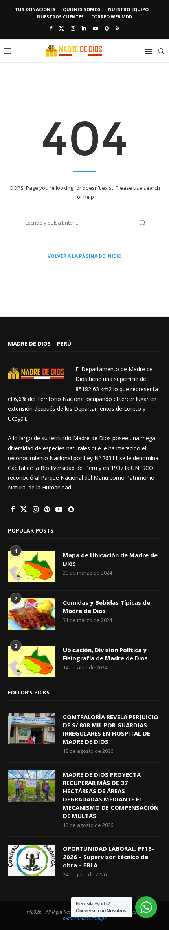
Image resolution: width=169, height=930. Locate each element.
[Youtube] (95, 28)
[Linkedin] (84, 28)
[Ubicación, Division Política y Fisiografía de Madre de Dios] (31, 661)
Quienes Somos (82, 9)
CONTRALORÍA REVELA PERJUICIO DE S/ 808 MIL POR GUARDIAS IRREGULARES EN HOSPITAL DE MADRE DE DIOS (110, 729)
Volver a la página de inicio (85, 256)
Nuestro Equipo (128, 9)
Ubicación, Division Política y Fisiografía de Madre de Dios (105, 654)
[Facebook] (51, 28)
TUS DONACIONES (35, 9)
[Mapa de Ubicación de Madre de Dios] (31, 566)
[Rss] (117, 28)
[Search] (161, 51)
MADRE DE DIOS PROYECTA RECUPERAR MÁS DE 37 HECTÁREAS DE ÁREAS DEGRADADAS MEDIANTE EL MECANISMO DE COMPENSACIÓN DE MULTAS (111, 794)
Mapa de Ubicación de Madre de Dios (110, 559)
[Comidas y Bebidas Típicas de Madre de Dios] (31, 614)
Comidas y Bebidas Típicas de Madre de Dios (106, 606)
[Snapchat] (107, 28)
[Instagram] (73, 28)
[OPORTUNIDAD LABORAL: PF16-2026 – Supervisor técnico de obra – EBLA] (31, 860)
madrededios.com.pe (85, 918)
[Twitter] (61, 28)
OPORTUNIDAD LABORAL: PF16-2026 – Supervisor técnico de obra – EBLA (108, 857)
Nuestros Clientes (60, 17)
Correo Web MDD (111, 17)
